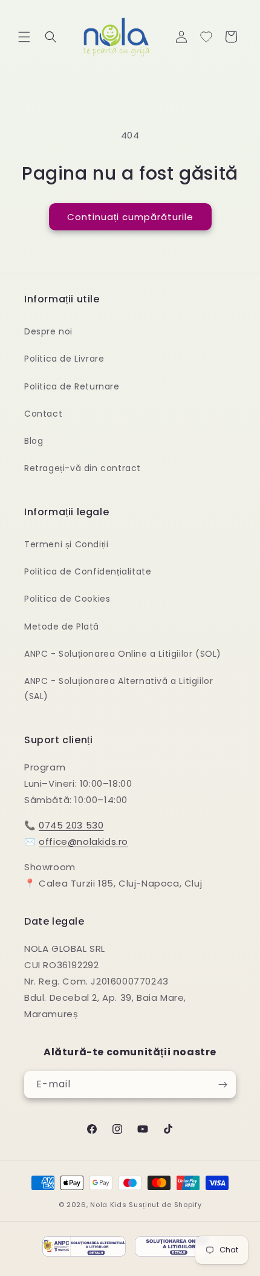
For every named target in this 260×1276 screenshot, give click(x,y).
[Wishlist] (206, 37)
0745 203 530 (71, 825)
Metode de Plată (61, 626)
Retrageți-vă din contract (82, 468)
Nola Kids (108, 1204)
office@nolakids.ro (83, 841)
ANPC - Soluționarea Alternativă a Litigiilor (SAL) (118, 688)
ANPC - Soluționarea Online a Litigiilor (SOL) (122, 654)
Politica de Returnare (72, 386)
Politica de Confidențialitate (87, 571)
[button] (24, 37)
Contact (43, 414)
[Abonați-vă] (222, 1084)
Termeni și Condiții (66, 544)
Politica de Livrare (64, 359)
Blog (33, 441)
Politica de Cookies (67, 599)
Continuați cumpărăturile (130, 216)
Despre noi (48, 331)
